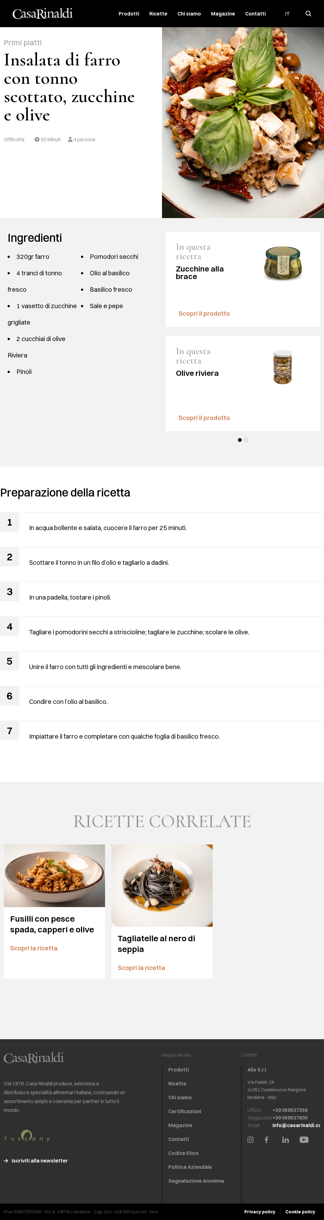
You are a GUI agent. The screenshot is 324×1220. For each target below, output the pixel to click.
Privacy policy (259, 1212)
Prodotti (129, 13)
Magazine (223, 13)
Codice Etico (183, 1153)
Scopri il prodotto (204, 313)
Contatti (255, 13)
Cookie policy (300, 1212)
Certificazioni (184, 1111)
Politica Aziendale (190, 1167)
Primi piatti (23, 42)
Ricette (158, 13)
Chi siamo (189, 13)
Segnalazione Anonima (196, 1181)
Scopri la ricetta (34, 948)
